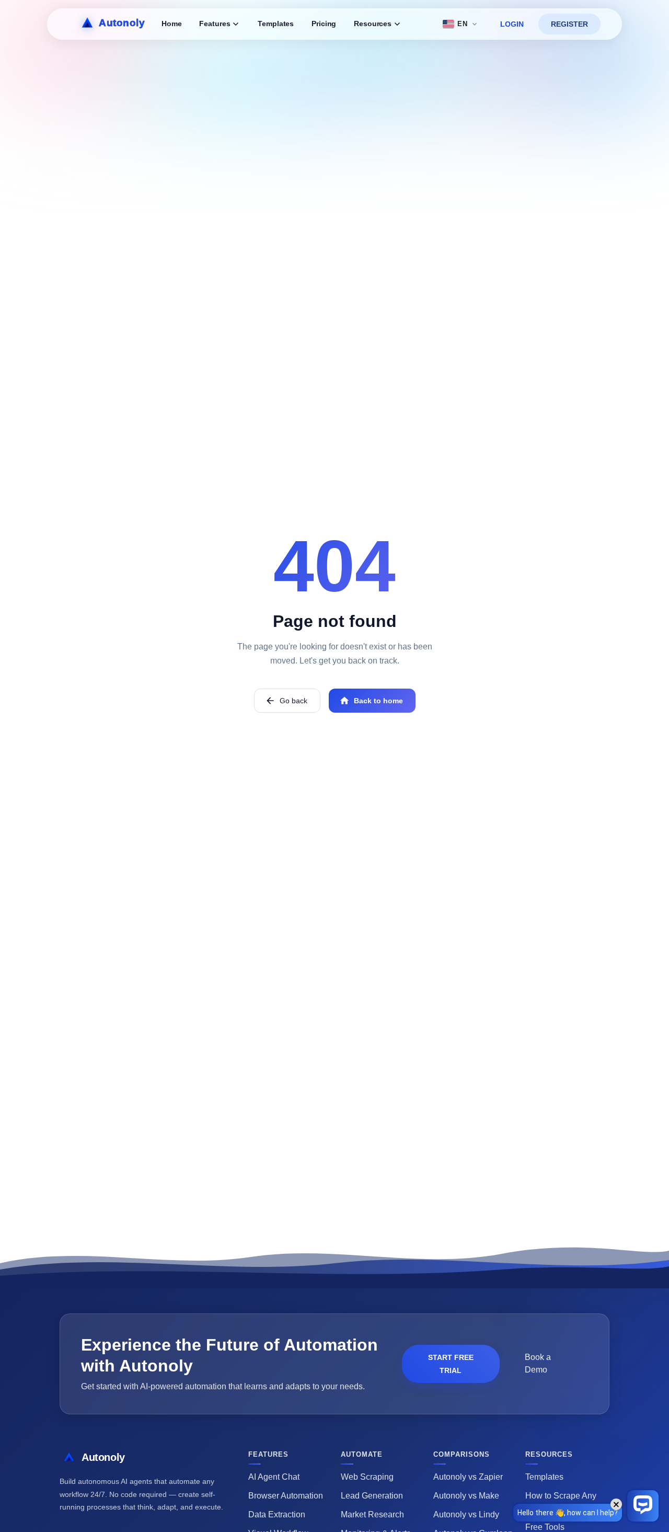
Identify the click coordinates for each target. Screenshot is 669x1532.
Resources (372, 24)
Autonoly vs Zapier (468, 1476)
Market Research (372, 1514)
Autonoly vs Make (466, 1495)
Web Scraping (367, 1476)
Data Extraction (276, 1514)
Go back (293, 700)
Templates (276, 24)
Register (569, 24)
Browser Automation (285, 1495)
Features (214, 24)
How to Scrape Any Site (560, 1502)
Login (512, 24)
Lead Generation (372, 1495)
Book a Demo (538, 1363)
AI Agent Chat (273, 1476)
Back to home (378, 700)
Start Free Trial (451, 1364)
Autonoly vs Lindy (466, 1514)
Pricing (324, 24)
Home (171, 24)
